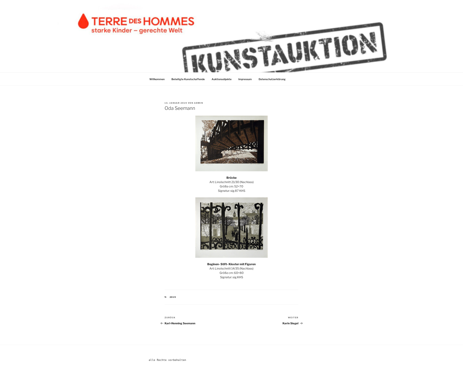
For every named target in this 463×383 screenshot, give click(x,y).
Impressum (245, 79)
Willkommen (157, 79)
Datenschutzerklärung (272, 79)
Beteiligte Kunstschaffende (188, 79)
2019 (173, 297)
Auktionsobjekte (222, 79)
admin (198, 103)
